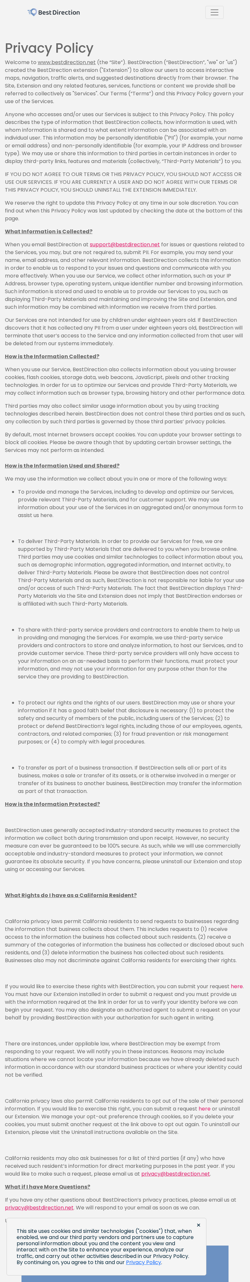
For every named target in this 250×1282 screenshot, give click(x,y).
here (237, 986)
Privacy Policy (143, 1262)
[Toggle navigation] (214, 12)
